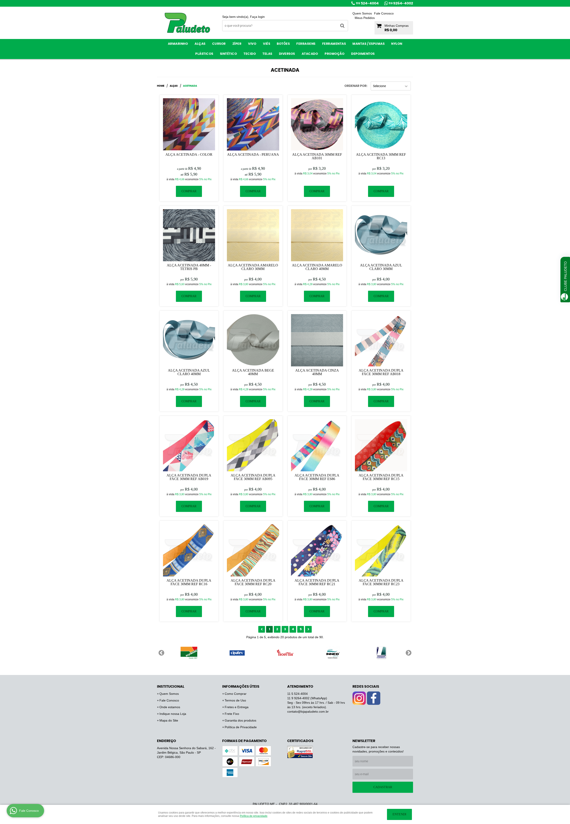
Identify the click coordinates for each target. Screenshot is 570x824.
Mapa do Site (168, 720)
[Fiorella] (285, 653)
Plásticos (204, 53)
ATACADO (310, 53)
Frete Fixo (232, 714)
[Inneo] (333, 653)
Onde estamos (169, 707)
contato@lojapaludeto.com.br (308, 711)
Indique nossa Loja (172, 714)
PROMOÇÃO (334, 53)
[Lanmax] (381, 653)
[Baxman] (189, 653)
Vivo (252, 43)
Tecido (250, 53)
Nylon (396, 43)
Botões (283, 43)
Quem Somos (362, 13)
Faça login (257, 16)
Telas (267, 53)
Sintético (228, 53)
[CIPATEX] (237, 653)
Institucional (170, 686)
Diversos (287, 53)
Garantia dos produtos (240, 720)
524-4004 (367, 3)
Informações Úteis (240, 686)
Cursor (219, 43)
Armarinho (178, 43)
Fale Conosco (384, 13)
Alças (200, 43)
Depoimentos (363, 53)
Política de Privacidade (241, 727)
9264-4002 (401, 3)
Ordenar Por (355, 86)
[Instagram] (359, 698)
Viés (266, 43)
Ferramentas (334, 43)
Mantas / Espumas (368, 43)
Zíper (237, 43)
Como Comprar (235, 693)
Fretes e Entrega (236, 707)
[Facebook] (373, 698)
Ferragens (306, 43)
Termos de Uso (235, 700)
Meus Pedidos (365, 18)
